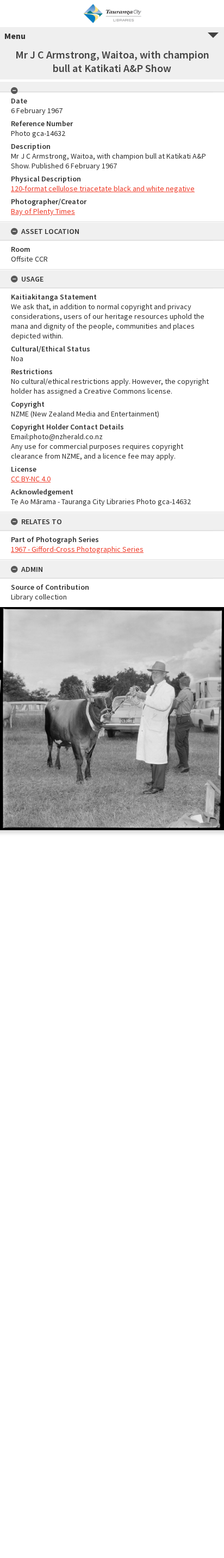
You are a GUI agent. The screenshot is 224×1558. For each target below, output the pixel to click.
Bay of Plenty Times (43, 211)
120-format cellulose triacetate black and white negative (103, 188)
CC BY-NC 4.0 (31, 479)
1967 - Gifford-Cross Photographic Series (77, 549)
